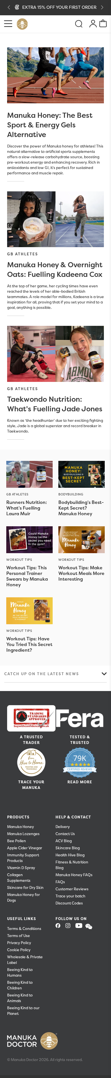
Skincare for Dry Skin (25, 887)
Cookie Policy (18, 949)
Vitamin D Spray (21, 867)
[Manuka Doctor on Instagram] (70, 927)
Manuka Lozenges (23, 833)
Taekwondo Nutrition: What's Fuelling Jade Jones (54, 404)
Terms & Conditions (24, 928)
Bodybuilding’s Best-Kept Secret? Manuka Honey (81, 508)
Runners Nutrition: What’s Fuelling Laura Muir (26, 508)
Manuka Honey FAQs (74, 874)
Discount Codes (69, 903)
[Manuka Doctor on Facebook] (60, 927)
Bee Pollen (16, 841)
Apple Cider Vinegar (24, 848)
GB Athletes (22, 253)
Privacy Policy (19, 942)
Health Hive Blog (70, 855)
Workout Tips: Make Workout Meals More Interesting (81, 573)
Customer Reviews (72, 889)
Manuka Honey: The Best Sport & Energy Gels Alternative (49, 124)
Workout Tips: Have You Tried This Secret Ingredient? (29, 644)
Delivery (63, 826)
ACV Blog (64, 841)
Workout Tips (19, 560)
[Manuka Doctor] (22, 24)
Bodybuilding (70, 494)
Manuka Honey (20, 826)
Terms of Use (18, 935)
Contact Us (65, 833)
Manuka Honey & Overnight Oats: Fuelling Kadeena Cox (54, 269)
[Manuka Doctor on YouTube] (80, 927)
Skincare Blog (68, 848)
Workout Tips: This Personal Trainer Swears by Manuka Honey (27, 576)
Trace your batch (70, 896)
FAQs (60, 882)
